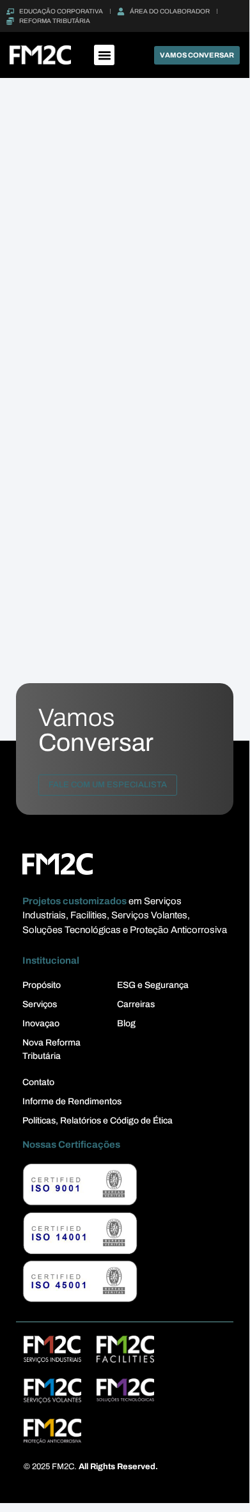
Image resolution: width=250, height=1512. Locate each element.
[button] (104, 55)
